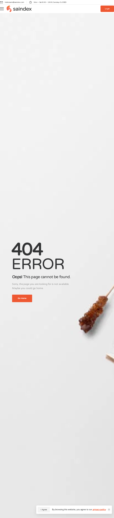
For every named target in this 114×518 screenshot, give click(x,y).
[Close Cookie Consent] (109, 509)
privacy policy (99, 509)
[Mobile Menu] (2, 9)
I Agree (44, 509)
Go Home (22, 298)
